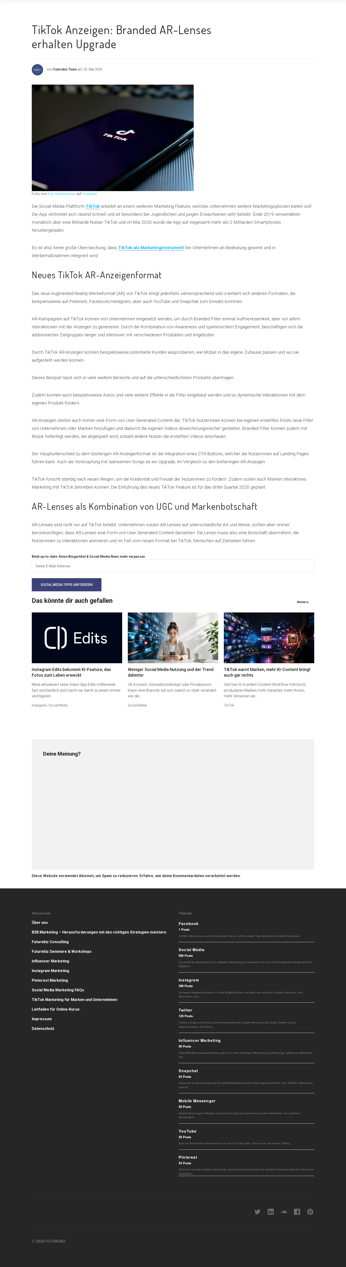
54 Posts (185, 1163)
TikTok (93, 206)
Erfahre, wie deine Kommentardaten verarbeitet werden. (190, 876)
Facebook (189, 923)
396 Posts (186, 986)
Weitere (303, 602)
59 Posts (185, 1106)
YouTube (188, 1131)
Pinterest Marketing (50, 980)
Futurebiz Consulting (50, 942)
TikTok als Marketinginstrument (151, 247)
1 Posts (184, 929)
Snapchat (188, 1070)
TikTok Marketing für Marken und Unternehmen (74, 999)
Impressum (42, 1019)
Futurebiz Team (65, 69)
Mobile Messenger (197, 1100)
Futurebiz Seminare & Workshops (62, 951)
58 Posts (185, 1137)
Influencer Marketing (50, 961)
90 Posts (185, 1046)
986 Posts (186, 955)
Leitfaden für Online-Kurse (56, 1009)
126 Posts (186, 1016)
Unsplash (89, 194)
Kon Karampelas (61, 194)
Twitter (185, 1010)
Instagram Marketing (50, 971)
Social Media (58, 705)
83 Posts (185, 1076)
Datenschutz (43, 1028)
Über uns (40, 922)
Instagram (39, 705)
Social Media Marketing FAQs (58, 990)
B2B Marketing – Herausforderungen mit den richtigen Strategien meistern (99, 932)
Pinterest (188, 1157)
